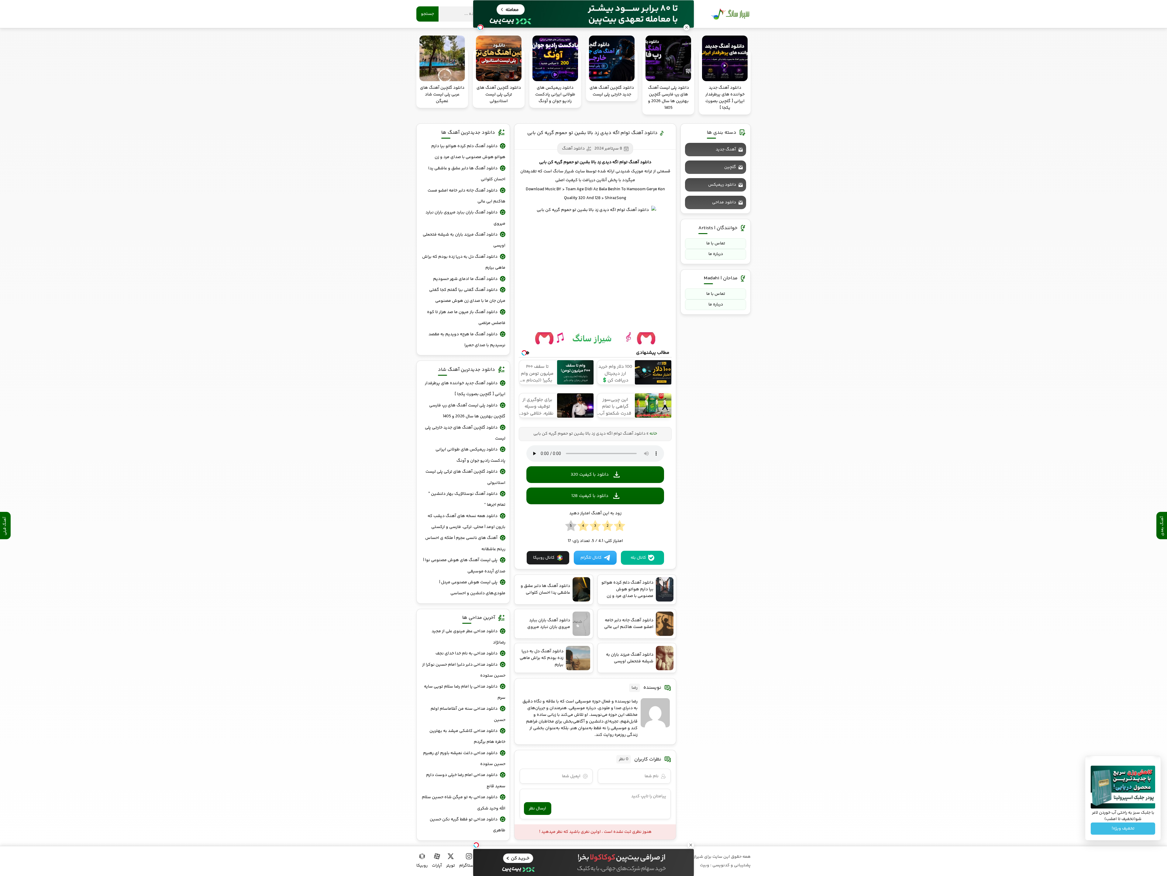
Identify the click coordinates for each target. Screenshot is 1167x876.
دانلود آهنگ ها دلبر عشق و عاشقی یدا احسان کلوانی (466, 174)
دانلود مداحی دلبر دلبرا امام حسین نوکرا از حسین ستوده (463, 670)
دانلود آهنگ (573, 148)
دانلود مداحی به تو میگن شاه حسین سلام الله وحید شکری (463, 803)
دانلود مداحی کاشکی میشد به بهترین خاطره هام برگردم (467, 736)
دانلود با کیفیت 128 (589, 495)
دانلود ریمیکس (722, 184)
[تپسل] (476, 845)
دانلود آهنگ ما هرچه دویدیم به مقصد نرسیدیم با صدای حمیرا (467, 340)
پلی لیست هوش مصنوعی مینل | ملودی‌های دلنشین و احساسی (472, 588)
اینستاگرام (468, 865)
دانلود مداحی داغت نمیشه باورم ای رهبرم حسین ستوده (464, 758)
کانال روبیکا (544, 557)
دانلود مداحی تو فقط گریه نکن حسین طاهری (467, 825)
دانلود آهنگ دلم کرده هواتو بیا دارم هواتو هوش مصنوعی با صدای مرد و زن (468, 151)
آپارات (437, 865)
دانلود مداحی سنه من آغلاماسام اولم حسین (468, 714)
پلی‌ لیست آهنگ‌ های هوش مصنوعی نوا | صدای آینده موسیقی (464, 565)
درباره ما (715, 254)
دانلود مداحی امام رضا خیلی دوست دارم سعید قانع (465, 780)
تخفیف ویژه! (1123, 828)
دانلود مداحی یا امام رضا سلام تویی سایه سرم (464, 692)
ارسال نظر (537, 808)
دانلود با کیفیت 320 (590, 474)
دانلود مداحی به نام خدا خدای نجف (466, 653)
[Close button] (691, 845)
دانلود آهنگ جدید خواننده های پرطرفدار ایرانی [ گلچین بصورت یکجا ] (465, 389)
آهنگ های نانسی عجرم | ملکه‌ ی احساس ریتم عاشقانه (465, 543)
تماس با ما (715, 243)
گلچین (730, 167)
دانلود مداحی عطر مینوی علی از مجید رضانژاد (468, 637)
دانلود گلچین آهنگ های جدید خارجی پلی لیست (465, 433)
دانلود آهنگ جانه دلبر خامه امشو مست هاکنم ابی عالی (466, 196)
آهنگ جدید (726, 149)
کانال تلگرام (591, 557)
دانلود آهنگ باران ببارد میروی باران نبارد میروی (465, 218)
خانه (653, 433)
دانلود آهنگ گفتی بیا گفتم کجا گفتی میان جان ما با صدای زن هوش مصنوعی (467, 295)
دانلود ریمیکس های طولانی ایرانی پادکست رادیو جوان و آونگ (470, 455)
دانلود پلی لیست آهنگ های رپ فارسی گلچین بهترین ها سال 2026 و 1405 (467, 411)
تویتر (450, 865)
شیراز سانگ (730, 14)
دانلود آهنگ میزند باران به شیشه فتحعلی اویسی (464, 240)
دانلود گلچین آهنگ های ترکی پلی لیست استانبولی (465, 477)
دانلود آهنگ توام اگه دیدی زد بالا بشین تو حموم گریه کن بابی (592, 133)
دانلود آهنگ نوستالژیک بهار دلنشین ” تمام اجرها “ (466, 499)
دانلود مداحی (724, 202)
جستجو (427, 14)
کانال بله (638, 557)
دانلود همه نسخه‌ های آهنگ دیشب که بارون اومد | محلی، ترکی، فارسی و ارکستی (466, 521)
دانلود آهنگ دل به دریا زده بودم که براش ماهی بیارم (463, 262)
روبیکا (422, 865)
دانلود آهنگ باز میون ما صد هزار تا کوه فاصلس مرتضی (466, 317)
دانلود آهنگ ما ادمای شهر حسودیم (465, 279)
